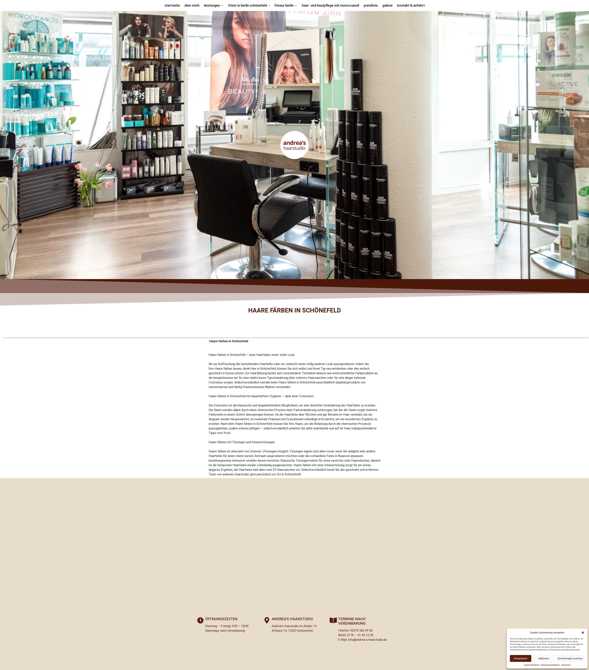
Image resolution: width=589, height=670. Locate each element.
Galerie (387, 5)
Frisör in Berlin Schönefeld (247, 5)
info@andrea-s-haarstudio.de (367, 639)
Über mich (192, 5)
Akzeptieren (520, 658)
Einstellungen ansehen (570, 658)
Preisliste (371, 5)
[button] (582, 632)
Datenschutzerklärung (550, 665)
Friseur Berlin (284, 5)
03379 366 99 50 (361, 630)
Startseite (172, 5)
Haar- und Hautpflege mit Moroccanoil (330, 5)
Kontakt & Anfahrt (411, 5)
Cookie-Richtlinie (531, 665)
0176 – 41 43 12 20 (360, 635)
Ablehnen (543, 658)
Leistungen (212, 5)
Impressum (565, 665)
